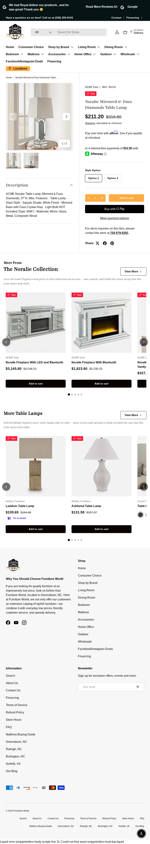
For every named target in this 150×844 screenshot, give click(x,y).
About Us (12, 683)
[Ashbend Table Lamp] (102, 466)
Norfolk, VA (13, 763)
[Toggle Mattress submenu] (42, 54)
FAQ (9, 727)
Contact (116, 17)
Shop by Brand (58, 47)
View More (131, 271)
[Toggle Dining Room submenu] (125, 47)
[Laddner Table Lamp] (36, 466)
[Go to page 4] (78, 394)
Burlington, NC (15, 756)
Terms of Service (16, 705)
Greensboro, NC (16, 741)
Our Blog (11, 771)
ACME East (91, 86)
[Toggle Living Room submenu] (98, 47)
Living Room (87, 47)
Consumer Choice (31, 47)
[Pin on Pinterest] (112, 243)
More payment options (114, 218)
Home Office (82, 54)
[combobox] (68, 32)
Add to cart (126, 197)
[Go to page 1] (69, 394)
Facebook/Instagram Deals (24, 61)
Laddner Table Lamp (20, 506)
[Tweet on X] (97, 243)
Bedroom (12, 54)
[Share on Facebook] (104, 243)
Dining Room (113, 47)
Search (10, 675)
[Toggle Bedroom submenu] (22, 54)
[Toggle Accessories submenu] (68, 54)
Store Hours (13, 719)
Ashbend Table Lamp (86, 506)
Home (10, 47)
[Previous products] (6, 342)
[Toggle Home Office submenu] (94, 54)
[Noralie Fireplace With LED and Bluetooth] (36, 323)
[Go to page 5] (81, 394)
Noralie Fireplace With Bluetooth (94, 362)
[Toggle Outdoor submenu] (114, 54)
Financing (132, 17)
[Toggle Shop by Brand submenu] (72, 47)
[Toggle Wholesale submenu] (138, 54)
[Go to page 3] (75, 394)
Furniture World (21, 811)
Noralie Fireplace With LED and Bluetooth (34, 362)
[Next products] (144, 342)
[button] (125, 32)
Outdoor (106, 54)
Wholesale (128, 54)
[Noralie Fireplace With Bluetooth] (102, 323)
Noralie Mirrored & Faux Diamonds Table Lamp (37, 77)
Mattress (34, 54)
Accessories (57, 54)
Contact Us (13, 690)
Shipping (90, 123)
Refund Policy (15, 712)
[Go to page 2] (72, 394)
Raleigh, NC (14, 749)
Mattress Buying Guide (20, 734)
